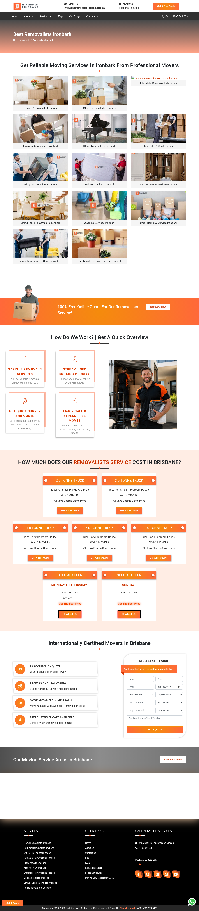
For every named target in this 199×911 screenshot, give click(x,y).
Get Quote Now (158, 307)
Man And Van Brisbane (35, 868)
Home (14, 16)
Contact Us (92, 16)
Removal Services (93, 868)
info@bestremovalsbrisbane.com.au (84, 7)
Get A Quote (12, 903)
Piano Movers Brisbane (35, 863)
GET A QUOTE (155, 729)
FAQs (60, 16)
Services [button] (44, 16)
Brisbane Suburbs (93, 873)
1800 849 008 (146, 848)
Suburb (25, 40)
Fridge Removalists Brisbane (37, 888)
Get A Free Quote (166, 6)
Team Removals (128, 908)
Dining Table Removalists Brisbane (40, 883)
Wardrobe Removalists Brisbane (39, 873)
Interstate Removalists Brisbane (39, 858)
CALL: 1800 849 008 (176, 16)
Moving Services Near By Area (99, 878)
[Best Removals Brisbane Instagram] (148, 874)
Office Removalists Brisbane (37, 853)
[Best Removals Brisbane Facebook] (138, 874)
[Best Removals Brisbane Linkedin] (157, 874)
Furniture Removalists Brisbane (39, 848)
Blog (87, 858)
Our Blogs (74, 16)
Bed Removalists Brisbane (36, 878)
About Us (28, 16)
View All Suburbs (173, 759)
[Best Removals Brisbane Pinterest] (166, 874)
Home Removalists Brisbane (37, 843)
